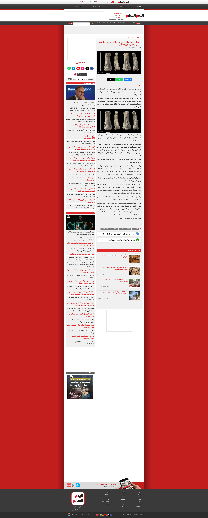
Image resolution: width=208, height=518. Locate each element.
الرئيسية (139, 37)
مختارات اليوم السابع (88, 372)
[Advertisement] (104, 465)
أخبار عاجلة (130, 37)
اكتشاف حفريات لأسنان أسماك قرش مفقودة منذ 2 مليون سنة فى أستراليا (115, 268)
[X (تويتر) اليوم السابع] (87, 68)
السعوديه (122, 229)
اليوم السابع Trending (89, 83)
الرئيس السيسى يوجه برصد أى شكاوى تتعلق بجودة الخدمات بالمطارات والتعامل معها (115, 23)
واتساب (118, 79)
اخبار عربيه (135, 229)
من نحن (83, 510)
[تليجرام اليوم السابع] (73, 68)
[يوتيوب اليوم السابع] (78, 68)
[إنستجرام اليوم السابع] (82, 68)
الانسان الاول (114, 229)
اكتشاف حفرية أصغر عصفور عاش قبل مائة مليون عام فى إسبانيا (115, 281)
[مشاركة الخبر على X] (111, 79)
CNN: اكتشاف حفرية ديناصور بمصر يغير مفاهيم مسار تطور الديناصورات (115, 293)
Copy (69, 79)
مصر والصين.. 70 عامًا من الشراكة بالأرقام (82, 174)
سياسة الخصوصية (76, 510)
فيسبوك (127, 79)
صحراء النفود (105, 229)
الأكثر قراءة (92, 213)
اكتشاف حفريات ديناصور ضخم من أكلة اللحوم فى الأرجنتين (115, 256)
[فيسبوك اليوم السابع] (92, 68)
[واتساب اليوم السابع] (69, 68)
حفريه (128, 229)
